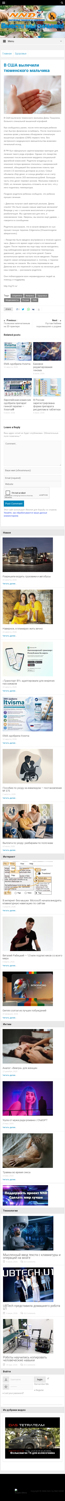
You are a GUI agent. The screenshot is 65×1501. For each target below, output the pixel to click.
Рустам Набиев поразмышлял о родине (48, 323)
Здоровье (20, 53)
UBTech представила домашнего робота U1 (31, 1307)
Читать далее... (10, 583)
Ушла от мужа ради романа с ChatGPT (25, 1120)
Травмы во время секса (16, 1172)
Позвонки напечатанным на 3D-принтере (17, 323)
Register (40, 1390)
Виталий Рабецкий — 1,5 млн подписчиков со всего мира (32, 957)
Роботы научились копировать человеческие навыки (25, 1359)
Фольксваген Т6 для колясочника (32, 1452)
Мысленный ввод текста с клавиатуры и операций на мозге (32, 1256)
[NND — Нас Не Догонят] (32, 16)
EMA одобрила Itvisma (17, 363)
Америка (30, 296)
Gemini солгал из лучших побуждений (24, 1010)
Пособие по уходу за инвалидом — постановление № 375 (32, 789)
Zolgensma (17, 296)
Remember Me (41, 1384)
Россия (25, 300)
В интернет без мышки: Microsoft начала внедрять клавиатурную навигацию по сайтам (32, 902)
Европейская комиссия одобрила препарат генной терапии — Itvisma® (17, 404)
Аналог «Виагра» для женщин (20, 1068)
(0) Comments (29, 1262)
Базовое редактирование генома (42, 367)
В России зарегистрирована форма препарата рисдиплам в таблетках (47, 404)
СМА (34, 300)
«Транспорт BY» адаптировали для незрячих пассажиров (29, 682)
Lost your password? (14, 1393)
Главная (7, 53)
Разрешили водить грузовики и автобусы (27, 576)
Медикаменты (12, 300)
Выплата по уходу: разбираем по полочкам (28, 843)
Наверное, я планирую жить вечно (23, 628)
